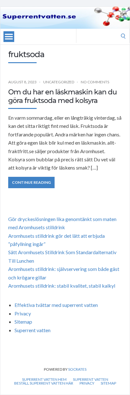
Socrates (77, 369)
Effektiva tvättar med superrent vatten (56, 305)
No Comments (95, 82)
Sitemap (23, 322)
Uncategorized (58, 82)
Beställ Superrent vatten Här (43, 383)
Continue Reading (31, 182)
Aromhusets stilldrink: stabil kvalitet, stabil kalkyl (61, 286)
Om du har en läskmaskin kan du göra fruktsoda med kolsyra (62, 96)
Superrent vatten (32, 330)
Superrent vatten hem (44, 379)
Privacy (23, 313)
